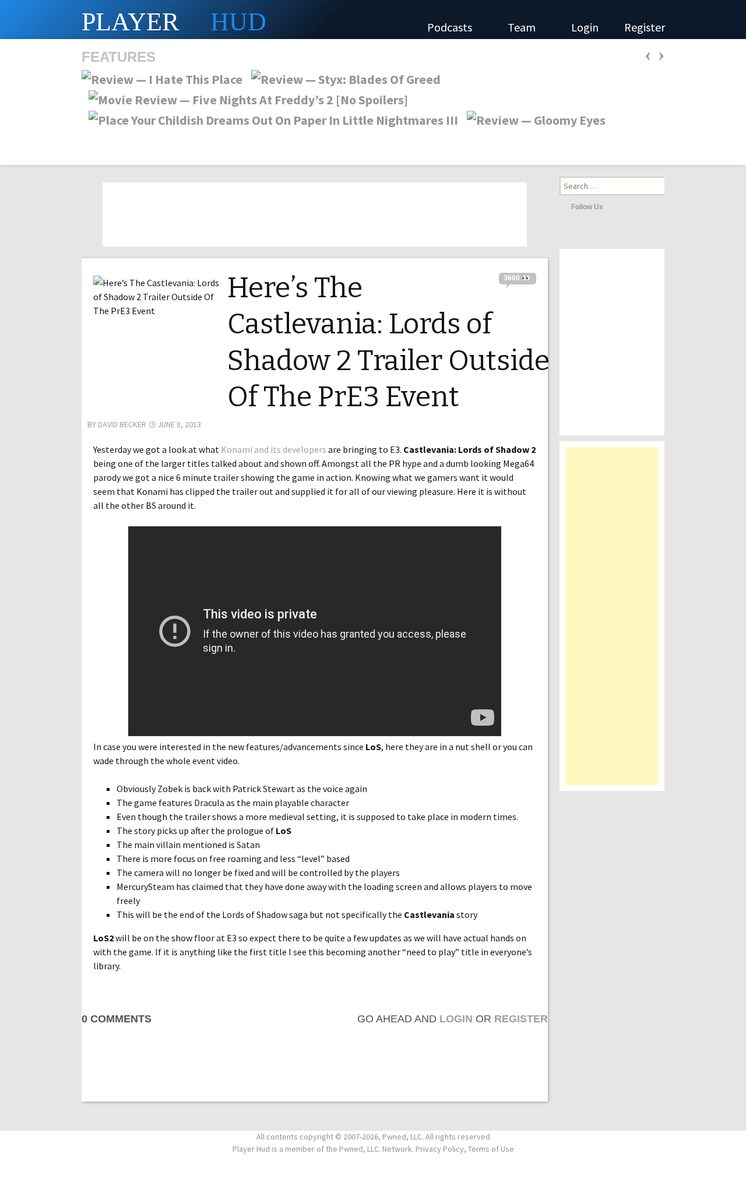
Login (585, 27)
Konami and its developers (273, 449)
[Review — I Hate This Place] (162, 78)
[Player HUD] (175, 19)
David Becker (122, 424)
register (521, 1019)
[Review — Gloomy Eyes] (533, 119)
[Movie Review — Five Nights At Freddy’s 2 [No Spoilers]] (245, 98)
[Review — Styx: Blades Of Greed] (342, 78)
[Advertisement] (612, 622)
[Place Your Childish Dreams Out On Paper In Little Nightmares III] (270, 119)
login (456, 1019)
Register (644, 27)
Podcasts (450, 27)
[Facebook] (630, 206)
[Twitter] (615, 206)
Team (523, 27)
